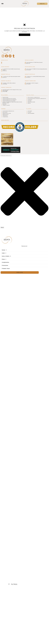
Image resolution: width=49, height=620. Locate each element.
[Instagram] (2, 56)
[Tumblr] (13, 56)
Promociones (5, 265)
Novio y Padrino (5, 256)
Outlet (3, 253)
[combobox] (6, 155)
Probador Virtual (6, 268)
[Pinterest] (10, 56)
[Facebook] (6, 56)
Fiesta (3, 259)
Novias (3, 250)
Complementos (5, 262)
